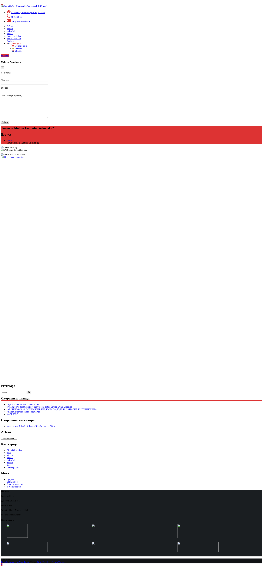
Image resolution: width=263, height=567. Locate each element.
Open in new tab (16, 157)
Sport (9, 465)
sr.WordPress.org (14, 487)
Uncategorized (13, 467)
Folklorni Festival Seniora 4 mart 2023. (23, 412)
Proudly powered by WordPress (15, 562)
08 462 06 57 (16, 17)
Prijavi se (5, 55)
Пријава (10, 479)
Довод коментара (15, 484)
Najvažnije (11, 460)
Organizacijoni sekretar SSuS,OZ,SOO (24, 404)
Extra (9, 452)
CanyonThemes (58, 562)
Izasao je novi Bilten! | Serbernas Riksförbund (26, 426)
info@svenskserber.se (20, 21)
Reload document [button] (17, 154)
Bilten (52, 426)
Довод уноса (12, 482)
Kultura (10, 457)
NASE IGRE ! (13, 414)
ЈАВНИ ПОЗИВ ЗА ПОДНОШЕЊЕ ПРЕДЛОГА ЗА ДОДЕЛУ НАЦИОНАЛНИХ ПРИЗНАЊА (52, 409)
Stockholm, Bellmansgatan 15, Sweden (28, 12)
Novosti (10, 462)
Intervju (10, 455)
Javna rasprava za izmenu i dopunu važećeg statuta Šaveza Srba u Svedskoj (39, 407)
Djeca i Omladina (14, 450)
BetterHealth (42, 562)
